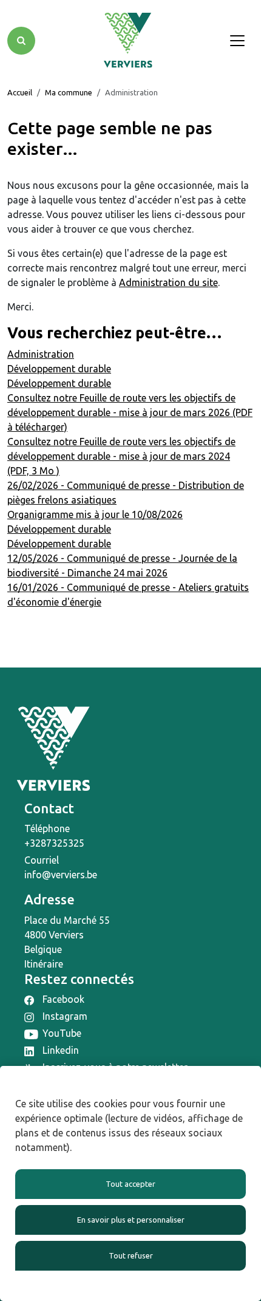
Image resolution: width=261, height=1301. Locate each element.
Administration (40, 354)
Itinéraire (43, 963)
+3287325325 (54, 843)
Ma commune (68, 92)
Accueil (19, 92)
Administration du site (168, 282)
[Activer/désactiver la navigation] (237, 41)
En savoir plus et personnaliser (131, 1219)
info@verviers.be (60, 874)
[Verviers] (128, 40)
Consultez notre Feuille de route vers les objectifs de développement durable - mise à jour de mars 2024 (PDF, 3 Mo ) (121, 456)
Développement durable (59, 368)
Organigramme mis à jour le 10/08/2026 (95, 514)
